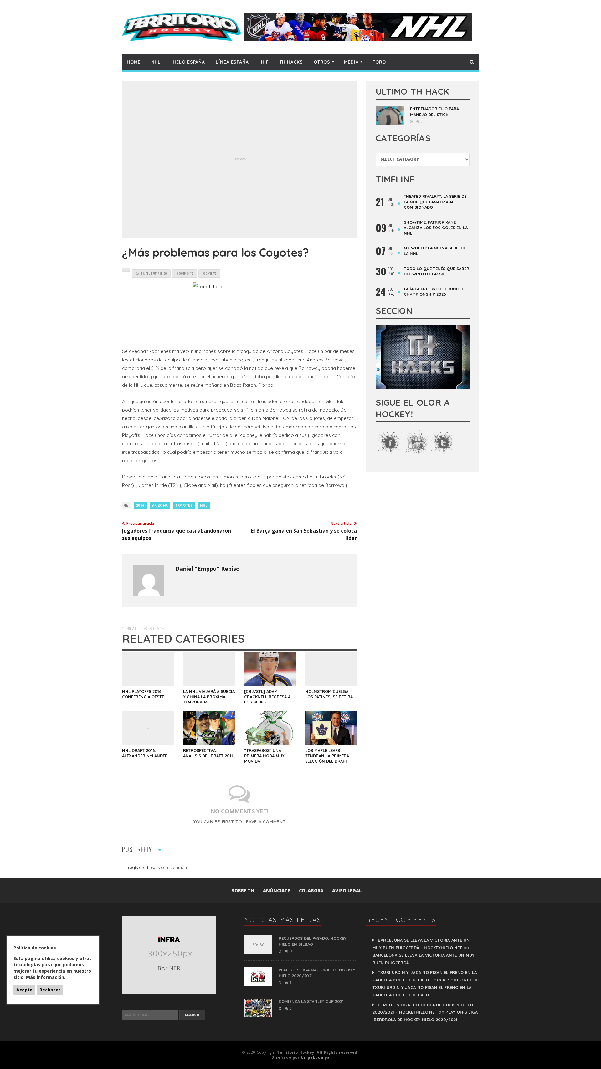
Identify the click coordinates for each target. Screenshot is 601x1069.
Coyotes (184, 505)
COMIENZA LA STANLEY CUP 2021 (311, 1001)
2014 (140, 505)
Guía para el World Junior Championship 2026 (433, 291)
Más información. (45, 977)
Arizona (160, 505)
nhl (203, 505)
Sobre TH (243, 890)
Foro (379, 62)
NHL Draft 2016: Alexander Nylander (145, 753)
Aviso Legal (347, 890)
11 (290, 951)
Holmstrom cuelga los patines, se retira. (329, 694)
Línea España (232, 62)
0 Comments (184, 273)
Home (134, 62)
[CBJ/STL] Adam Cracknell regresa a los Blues (267, 696)
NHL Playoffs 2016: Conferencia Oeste (143, 694)
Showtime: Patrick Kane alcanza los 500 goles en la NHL (436, 228)
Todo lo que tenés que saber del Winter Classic (436, 271)
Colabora (311, 890)
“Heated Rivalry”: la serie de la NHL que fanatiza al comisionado (435, 202)
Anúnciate (276, 890)
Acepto (24, 990)
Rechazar (49, 990)
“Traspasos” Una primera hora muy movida (264, 756)
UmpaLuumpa (315, 1057)
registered (138, 867)
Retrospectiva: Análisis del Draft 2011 (208, 753)
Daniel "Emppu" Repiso (207, 568)
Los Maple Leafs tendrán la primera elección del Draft (327, 756)
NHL (156, 62)
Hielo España (188, 62)
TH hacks (291, 62)
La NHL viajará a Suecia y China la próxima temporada (209, 696)
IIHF (264, 62)
